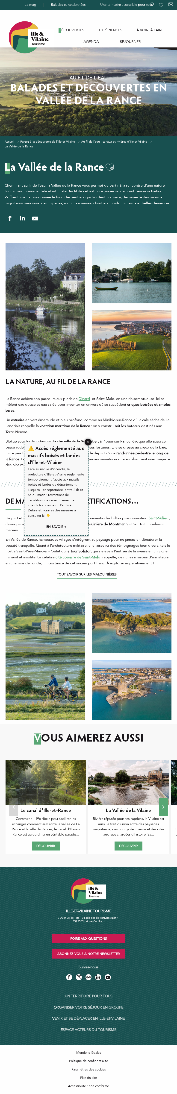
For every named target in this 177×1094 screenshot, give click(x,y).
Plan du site (88, 1078)
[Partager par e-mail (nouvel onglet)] (35, 218)
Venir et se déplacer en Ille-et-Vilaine (88, 1018)
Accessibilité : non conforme (88, 1086)
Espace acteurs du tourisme (88, 1029)
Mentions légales (88, 1052)
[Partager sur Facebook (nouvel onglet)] (10, 218)
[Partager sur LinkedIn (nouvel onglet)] (22, 218)
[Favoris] (161, 4)
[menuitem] (71, 30)
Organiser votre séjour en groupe (88, 1007)
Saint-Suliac (158, 518)
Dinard (84, 398)
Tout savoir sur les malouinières (87, 574)
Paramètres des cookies (88, 1069)
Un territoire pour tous (88, 996)
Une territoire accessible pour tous (126, 4)
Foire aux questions (88, 938)
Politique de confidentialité (88, 1061)
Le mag (30, 4)
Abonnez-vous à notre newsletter (88, 954)
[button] (109, 167)
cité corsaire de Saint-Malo (78, 557)
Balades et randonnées (68, 4)
